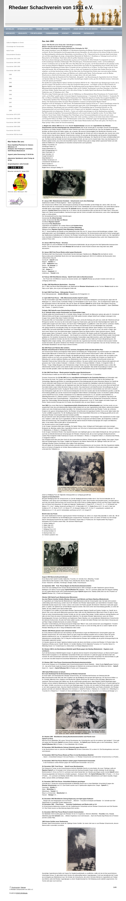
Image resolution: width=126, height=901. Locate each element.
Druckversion (16, 887)
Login (115, 887)
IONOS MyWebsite (21, 893)
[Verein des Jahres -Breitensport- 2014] (20, 182)
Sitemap (23, 887)
